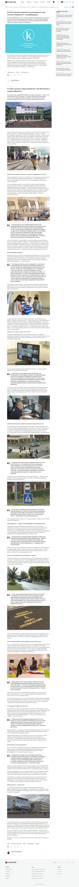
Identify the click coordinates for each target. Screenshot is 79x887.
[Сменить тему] (54, 2)
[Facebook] (18, 75)
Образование (11, 72)
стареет (9, 562)
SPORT (48, 2)
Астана (17, 72)
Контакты (59, 871)
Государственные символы (37, 873)
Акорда (10, 7)
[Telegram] (15, 75)
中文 (66, 1)
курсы (46, 767)
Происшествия (8, 869)
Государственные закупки (36, 878)
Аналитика (7, 873)
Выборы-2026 (52, 7)
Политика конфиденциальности (38, 871)
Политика (7, 871)
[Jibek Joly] (67, 7)
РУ (62, 1)
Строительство (24, 72)
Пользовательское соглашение (38, 869)
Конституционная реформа (43, 7)
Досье (28, 7)
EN (63, 1)
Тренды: (7, 7)
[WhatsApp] (11, 75)
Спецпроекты (33, 7)
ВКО (9, 843)
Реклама (59, 873)
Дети (24, 843)
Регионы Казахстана (16, 843)
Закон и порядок (22, 7)
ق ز (68, 1)
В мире (6, 878)
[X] (21, 75)
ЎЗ (70, 1)
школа (37, 843)
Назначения (15, 7)
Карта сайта (59, 869)
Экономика (7, 876)
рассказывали (15, 837)
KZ (58, 1)
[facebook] (61, 862)
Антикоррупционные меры (37, 876)
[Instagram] (8, 75)
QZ (60, 1)
